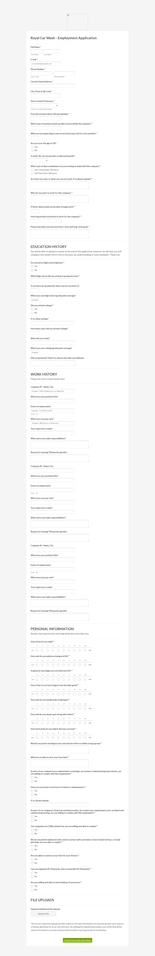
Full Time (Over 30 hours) (45, 173)
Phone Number (38, 69)
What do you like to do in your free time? (50, 757)
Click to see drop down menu (41, 109)
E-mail (34, 59)
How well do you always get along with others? (53, 714)
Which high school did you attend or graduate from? (55, 276)
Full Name (36, 47)
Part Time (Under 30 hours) (46, 169)
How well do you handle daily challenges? (50, 700)
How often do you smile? (43, 641)
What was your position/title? (44, 396)
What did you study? (40, 338)
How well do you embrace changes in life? (50, 656)
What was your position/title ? (45, 476)
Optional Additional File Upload (45, 909)
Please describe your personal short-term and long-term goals (60, 227)
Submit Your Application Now (77, 940)
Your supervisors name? (42, 428)
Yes (36, 147)
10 (85, 646)
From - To (34, 414)
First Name (35, 54)
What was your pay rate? (42, 419)
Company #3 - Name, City (42, 545)
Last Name (47, 54)
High (90, 650)
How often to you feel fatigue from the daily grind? (55, 685)
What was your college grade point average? (51, 348)
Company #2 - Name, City (42, 466)
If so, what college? (40, 319)
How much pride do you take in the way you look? (54, 729)
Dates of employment (41, 406)
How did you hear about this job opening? (50, 114)
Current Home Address (42, 81)
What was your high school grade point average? (53, 295)
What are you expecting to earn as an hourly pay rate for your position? (64, 133)
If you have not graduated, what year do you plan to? (55, 286)
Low (32, 650)
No (35, 150)
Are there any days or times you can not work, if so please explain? (62, 179)
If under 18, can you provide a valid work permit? (53, 156)
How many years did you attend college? (49, 328)
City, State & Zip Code (41, 91)
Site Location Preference (43, 101)
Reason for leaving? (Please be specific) (49, 452)
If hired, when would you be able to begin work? (53, 207)
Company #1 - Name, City (42, 387)
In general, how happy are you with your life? (52, 670)
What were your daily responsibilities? (48, 438)
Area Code (35, 77)
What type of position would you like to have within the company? (61, 123)
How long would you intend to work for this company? (56, 216)
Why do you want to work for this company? (52, 193)
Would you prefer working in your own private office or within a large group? (66, 743)
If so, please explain (40, 800)
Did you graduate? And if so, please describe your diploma (57, 358)
